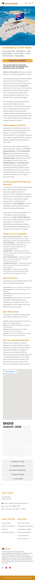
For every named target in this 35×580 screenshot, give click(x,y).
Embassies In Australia (25, 526)
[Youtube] (10, 568)
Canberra (9, 297)
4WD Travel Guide (24, 523)
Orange (25, 83)
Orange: (9, 289)
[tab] (17, 60)
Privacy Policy (6, 523)
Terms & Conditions (8, 526)
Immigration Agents (24, 529)
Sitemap (5, 529)
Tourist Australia (8, 51)
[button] (25, 3)
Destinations (21, 51)
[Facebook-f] (3, 568)
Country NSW (18, 53)
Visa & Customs (23, 539)
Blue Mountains (8, 295)
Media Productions (8, 532)
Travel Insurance (23, 536)
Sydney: (9, 293)
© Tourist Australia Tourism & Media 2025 (17, 578)
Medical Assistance (24, 532)
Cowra (5, 83)
